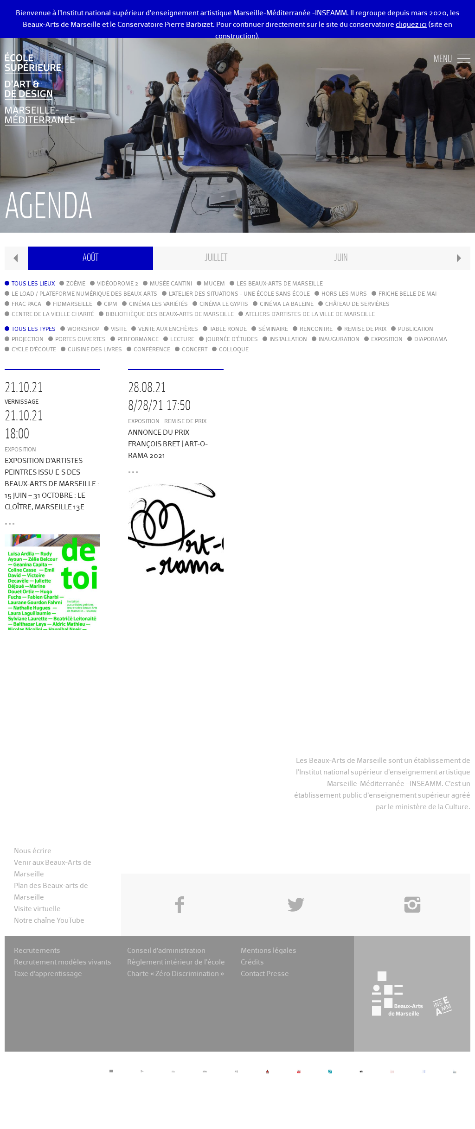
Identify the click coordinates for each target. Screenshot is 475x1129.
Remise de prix (365, 329)
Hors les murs (344, 294)
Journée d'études (232, 340)
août (90, 258)
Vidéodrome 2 (117, 284)
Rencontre (316, 329)
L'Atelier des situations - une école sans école (239, 294)
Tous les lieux (33, 284)
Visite (119, 329)
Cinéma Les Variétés (158, 304)
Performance (138, 340)
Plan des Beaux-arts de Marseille (51, 891)
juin (341, 258)
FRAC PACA (26, 304)
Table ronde (228, 329)
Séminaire (273, 329)
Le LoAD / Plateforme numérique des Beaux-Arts (84, 294)
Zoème (75, 284)
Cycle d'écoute (34, 350)
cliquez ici (411, 24)
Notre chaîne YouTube (49, 920)
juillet (216, 258)
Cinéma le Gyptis (223, 304)
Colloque (234, 350)
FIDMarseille (72, 304)
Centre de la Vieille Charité (53, 314)
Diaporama (430, 340)
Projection (28, 340)
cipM (110, 304)
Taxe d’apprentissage (48, 973)
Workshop (83, 329)
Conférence (152, 350)
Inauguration (339, 340)
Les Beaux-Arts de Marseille (280, 284)
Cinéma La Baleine (287, 304)
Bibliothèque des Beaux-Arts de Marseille (170, 314)
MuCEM (214, 284)
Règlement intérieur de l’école (176, 962)
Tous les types (34, 329)
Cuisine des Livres (95, 350)
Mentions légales (268, 950)
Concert (194, 350)
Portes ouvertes (80, 340)
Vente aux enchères (168, 329)
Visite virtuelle (37, 909)
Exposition (387, 340)
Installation (288, 340)
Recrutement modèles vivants (62, 962)
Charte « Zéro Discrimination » (175, 973)
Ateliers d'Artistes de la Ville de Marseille (310, 314)
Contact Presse (265, 973)
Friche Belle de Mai (407, 294)
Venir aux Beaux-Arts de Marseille (52, 868)
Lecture (182, 340)
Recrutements (37, 950)
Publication (415, 329)
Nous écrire (32, 851)
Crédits (252, 962)
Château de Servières (357, 304)
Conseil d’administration (166, 950)
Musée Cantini (171, 284)
